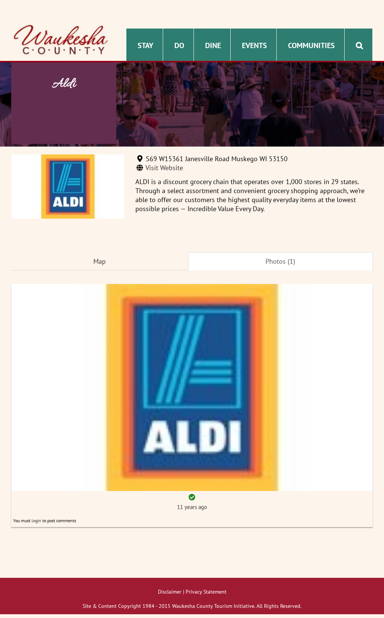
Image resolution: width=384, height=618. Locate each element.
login (36, 520)
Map (99, 261)
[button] (359, 45)
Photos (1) (280, 261)
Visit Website (164, 167)
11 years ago (192, 507)
